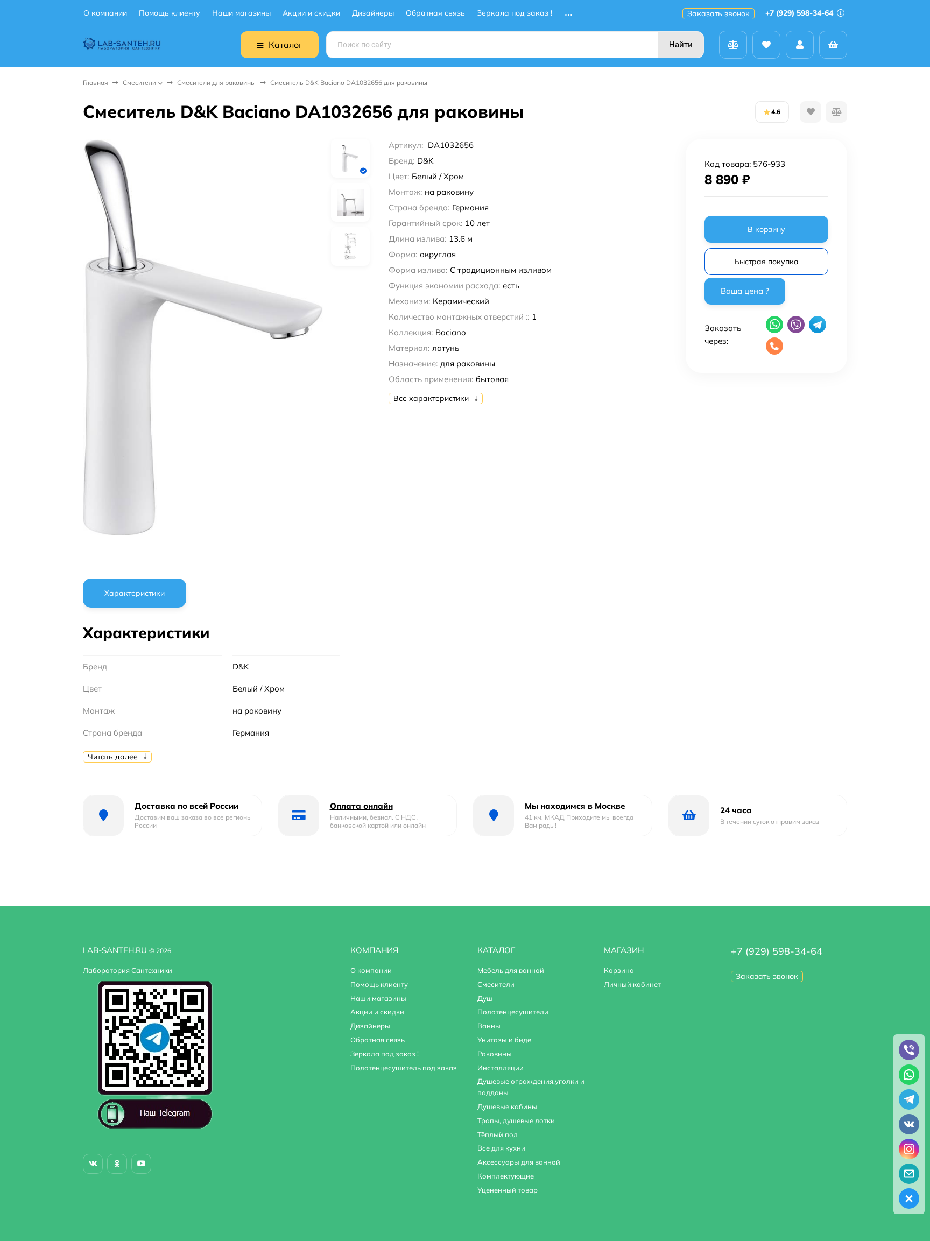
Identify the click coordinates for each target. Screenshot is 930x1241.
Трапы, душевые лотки (516, 1120)
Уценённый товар (507, 1190)
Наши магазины (241, 13)
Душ (484, 998)
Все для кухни (501, 1148)
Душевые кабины (507, 1106)
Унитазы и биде (504, 1039)
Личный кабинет (632, 984)
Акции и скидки (311, 13)
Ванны (489, 1025)
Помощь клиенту (169, 13)
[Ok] (117, 1164)
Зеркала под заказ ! (514, 13)
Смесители (139, 83)
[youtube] (141, 1164)
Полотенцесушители (512, 1011)
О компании (105, 13)
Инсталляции (500, 1067)
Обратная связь (435, 13)
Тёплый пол (497, 1134)
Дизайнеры (373, 13)
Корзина (619, 970)
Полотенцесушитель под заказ (403, 1067)
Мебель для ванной (510, 970)
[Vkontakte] (93, 1164)
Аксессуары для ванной (518, 1162)
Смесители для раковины (216, 83)
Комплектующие (505, 1176)
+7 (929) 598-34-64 (800, 13)
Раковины (494, 1053)
